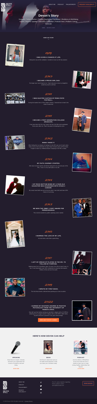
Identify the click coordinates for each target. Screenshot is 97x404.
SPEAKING (16, 357)
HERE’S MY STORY (48, 37)
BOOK (48, 357)
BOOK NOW (16, 368)
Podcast (21, 384)
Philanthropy (23, 387)
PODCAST (80, 357)
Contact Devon (29, 401)
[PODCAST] (80, 348)
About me (21, 382)
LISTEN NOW (81, 368)
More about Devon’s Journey (48, 320)
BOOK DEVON (88, 383)
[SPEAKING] (16, 348)
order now (48, 368)
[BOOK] (48, 348)
